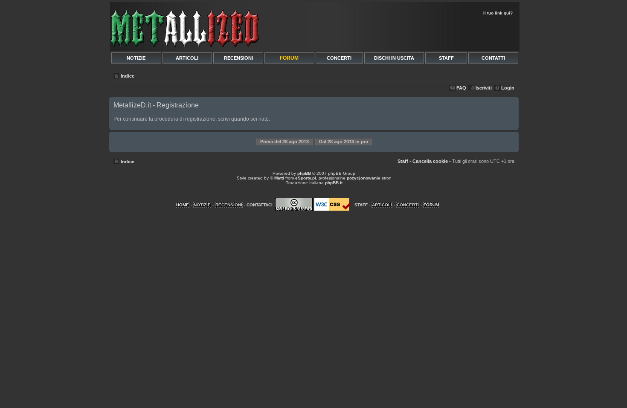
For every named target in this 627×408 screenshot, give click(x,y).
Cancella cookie (430, 161)
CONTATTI (493, 58)
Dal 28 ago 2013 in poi (343, 141)
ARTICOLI (187, 58)
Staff (403, 161)
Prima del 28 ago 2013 (284, 141)
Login (507, 87)
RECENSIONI (238, 58)
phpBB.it (334, 182)
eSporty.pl (305, 178)
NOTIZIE (136, 58)
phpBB (304, 173)
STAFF (446, 58)
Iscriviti (484, 87)
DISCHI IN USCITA (394, 58)
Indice (127, 75)
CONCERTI (339, 58)
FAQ (461, 87)
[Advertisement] (417, 32)
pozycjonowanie (363, 178)
